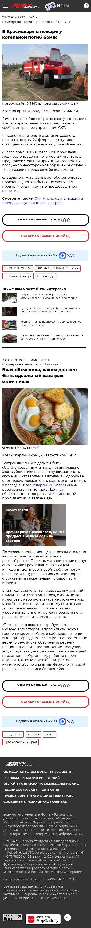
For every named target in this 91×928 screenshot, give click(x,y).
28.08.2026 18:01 (13, 360)
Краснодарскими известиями (49, 485)
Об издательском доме (25, 772)
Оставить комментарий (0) (45, 236)
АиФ (36, 447)
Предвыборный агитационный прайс (38, 796)
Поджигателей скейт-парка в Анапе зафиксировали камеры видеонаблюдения (48, 296)
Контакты (50, 790)
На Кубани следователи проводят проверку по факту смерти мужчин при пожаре (51, 337)
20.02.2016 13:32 (13, 17)
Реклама (11, 778)
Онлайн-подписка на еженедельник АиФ (41, 784)
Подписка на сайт (20, 790)
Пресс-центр (61, 772)
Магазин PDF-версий (41, 778)
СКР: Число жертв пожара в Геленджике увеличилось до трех (42, 200)
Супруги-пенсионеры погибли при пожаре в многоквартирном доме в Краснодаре (50, 310)
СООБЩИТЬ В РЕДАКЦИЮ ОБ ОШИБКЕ (35, 802)
